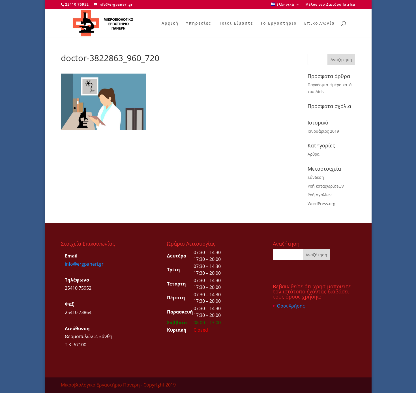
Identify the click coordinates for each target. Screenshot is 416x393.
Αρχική (170, 23)
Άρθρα (313, 154)
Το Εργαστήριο (278, 23)
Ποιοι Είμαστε (235, 23)
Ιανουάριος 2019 (323, 131)
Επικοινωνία (319, 23)
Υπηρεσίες (198, 23)
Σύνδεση (316, 177)
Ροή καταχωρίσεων (326, 186)
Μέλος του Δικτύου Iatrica (330, 5)
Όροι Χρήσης (291, 306)
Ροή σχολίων (320, 194)
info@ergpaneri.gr (84, 264)
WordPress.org (321, 203)
